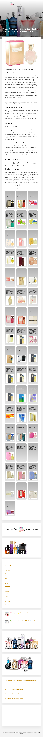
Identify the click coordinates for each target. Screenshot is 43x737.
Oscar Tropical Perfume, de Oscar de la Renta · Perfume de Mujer (21, 390)
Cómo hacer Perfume (9, 685)
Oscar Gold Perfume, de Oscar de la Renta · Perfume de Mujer (33, 408)
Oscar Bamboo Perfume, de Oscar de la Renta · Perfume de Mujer (21, 215)
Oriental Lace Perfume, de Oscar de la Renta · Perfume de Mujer (21, 331)
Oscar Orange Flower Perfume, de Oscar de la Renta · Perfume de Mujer (21, 312)
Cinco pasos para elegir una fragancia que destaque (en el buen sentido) (20, 680)
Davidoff (6, 596)
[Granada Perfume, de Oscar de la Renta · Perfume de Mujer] (21, 377)
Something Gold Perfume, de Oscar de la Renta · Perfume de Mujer (9, 467)
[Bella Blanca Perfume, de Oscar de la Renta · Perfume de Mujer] (10, 494)
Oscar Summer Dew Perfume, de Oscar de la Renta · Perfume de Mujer (33, 390)
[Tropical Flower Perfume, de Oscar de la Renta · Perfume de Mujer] (10, 359)
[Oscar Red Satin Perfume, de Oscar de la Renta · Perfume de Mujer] (21, 204)
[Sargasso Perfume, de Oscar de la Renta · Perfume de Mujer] (33, 377)
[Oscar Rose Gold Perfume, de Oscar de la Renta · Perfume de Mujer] (33, 261)
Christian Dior (7, 586)
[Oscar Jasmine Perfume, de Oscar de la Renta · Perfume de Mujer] (10, 223)
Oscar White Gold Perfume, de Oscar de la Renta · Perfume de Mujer (32, 487)
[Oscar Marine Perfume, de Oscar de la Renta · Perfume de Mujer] (21, 417)
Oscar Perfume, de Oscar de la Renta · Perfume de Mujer (9, 330)
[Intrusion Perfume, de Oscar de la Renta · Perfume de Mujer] (33, 299)
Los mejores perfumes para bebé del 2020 (14, 689)
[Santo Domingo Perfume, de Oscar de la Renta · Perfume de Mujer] (10, 378)
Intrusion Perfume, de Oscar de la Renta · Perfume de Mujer (33, 291)
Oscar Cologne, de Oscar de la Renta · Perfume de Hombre (33, 233)
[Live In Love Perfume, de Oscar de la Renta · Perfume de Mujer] (10, 300)
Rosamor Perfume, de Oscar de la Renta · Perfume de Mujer (33, 428)
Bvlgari (6, 578)
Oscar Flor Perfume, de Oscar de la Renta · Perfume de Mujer (21, 233)
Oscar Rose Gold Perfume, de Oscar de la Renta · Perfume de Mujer (32, 253)
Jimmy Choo (7, 591)
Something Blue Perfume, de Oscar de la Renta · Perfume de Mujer (9, 234)
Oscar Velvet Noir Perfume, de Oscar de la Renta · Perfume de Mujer (21, 273)
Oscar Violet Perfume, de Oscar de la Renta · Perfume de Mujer (9, 505)
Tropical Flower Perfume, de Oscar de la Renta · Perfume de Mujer (9, 351)
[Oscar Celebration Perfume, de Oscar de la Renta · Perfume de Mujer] (21, 299)
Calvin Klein (7, 562)
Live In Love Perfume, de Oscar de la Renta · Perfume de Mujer (9, 292)
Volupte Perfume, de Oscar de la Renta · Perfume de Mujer (10, 252)
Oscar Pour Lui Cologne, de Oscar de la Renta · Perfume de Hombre (21, 351)
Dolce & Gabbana (8, 568)
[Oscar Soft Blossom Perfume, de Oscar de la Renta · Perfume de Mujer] (10, 279)
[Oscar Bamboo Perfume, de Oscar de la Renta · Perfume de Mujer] (21, 222)
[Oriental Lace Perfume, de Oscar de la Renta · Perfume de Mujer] (21, 339)
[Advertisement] (21, 16)
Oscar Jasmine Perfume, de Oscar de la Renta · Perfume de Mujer (9, 215)
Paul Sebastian (7, 601)
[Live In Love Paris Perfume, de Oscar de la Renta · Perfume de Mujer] (21, 475)
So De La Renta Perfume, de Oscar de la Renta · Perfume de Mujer (9, 448)
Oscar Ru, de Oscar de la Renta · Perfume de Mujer (21, 486)
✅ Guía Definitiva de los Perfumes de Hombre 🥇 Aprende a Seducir (23, 621)
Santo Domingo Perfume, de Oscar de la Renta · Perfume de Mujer (9, 370)
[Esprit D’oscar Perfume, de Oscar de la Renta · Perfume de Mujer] (33, 280)
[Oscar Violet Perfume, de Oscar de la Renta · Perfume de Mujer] (10, 512)
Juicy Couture (7, 604)
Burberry (6, 573)
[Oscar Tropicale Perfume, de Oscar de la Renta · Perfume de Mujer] (21, 436)
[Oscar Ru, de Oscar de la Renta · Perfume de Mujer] (21, 494)
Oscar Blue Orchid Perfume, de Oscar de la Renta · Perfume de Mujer (9, 429)
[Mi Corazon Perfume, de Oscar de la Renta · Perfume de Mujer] (33, 358)
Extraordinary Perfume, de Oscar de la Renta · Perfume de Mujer (32, 448)
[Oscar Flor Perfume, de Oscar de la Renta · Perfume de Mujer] (21, 242)
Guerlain (6, 583)
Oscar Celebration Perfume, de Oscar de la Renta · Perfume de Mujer (21, 292)
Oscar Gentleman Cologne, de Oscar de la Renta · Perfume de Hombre (33, 312)
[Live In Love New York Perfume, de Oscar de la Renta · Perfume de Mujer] (33, 475)
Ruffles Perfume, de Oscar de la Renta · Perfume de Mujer (21, 447)
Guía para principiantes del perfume (12, 693)
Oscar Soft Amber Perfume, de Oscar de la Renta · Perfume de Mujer (9, 409)
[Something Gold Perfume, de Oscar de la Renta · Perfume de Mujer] (10, 475)
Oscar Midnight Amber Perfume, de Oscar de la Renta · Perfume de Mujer (10, 195)
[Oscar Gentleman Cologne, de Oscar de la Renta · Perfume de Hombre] (33, 320)
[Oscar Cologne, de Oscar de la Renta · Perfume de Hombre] (33, 241)
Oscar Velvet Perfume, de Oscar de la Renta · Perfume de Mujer (21, 253)
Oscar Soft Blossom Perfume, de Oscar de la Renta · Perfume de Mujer (10, 273)
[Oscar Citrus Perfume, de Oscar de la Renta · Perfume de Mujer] (33, 222)
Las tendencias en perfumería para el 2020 (14, 698)
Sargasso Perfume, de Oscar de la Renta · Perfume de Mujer (33, 369)
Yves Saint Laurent (8, 565)
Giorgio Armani (7, 570)
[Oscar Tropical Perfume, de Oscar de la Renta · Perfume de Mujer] (21, 398)
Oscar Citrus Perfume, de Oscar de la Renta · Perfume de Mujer (32, 215)
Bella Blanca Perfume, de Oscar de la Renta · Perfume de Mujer (9, 487)
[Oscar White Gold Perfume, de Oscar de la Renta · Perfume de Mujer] (33, 494)
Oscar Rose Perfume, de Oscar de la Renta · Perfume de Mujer (10, 311)
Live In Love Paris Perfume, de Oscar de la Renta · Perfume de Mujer (21, 467)
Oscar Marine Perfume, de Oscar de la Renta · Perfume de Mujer (21, 409)
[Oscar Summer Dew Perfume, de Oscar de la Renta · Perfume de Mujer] (33, 398)
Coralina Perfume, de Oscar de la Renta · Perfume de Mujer (10, 389)
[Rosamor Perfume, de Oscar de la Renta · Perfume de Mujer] (33, 435)
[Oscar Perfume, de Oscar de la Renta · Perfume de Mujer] (10, 338)
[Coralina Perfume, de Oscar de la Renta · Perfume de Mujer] (10, 397)
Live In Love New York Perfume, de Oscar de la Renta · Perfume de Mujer (32, 467)
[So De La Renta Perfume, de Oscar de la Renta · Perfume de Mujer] (10, 456)
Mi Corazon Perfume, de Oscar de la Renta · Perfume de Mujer (33, 350)
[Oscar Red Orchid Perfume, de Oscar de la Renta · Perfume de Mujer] (33, 202)
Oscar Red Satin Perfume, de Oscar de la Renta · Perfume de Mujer (21, 195)
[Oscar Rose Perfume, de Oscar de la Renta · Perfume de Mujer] (10, 319)
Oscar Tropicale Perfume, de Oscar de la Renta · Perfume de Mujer (21, 429)
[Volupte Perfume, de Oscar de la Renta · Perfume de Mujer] (10, 260)
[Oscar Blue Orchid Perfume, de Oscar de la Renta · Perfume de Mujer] (10, 437)
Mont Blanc (7, 593)
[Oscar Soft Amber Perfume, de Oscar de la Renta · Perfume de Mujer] (10, 416)
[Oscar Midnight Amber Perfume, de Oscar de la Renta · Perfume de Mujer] (10, 203)
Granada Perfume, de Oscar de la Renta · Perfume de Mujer (21, 369)
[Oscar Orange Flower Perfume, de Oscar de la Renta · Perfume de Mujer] (21, 320)
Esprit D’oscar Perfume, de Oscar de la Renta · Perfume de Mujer (32, 273)
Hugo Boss (7, 588)
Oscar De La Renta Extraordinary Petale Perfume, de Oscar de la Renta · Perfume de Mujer (32, 331)
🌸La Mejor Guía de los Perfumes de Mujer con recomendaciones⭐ (20, 613)
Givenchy (6, 575)
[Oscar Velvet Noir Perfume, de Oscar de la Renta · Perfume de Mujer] (21, 281)
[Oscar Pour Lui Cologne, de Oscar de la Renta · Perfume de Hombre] (21, 358)
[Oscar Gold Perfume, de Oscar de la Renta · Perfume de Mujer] (33, 416)
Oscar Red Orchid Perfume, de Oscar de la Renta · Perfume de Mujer (32, 195)
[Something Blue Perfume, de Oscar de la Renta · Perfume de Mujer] (10, 242)
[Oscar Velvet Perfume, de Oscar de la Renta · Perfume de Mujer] (21, 261)
